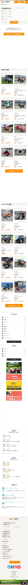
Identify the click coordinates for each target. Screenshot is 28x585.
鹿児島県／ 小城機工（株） (9, 470)
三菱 (15, 355)
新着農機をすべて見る (14, 171)
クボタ (15, 348)
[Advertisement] (14, 54)
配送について (6, 553)
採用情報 (14, 579)
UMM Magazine (6, 558)
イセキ (15, 353)
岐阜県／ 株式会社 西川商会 (9, 446)
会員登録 (22, 1)
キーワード (3, 19)
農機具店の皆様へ (7, 536)
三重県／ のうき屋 (7, 436)
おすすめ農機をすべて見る (14, 305)
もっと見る (14, 341)
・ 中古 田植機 (17, 526)
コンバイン (15, 321)
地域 (2, 16)
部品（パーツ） (15, 333)
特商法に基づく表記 (14, 576)
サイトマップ (14, 577)
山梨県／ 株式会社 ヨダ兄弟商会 (10, 450)
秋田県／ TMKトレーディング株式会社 (11, 476)
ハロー (15, 324)
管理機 (15, 328)
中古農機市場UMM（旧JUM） (9, 522)
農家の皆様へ (6, 541)
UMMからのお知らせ (7, 556)
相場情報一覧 (6, 546)
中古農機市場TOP (3, 4)
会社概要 (14, 573)
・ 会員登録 (4, 539)
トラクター (15, 317)
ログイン (16, 1)
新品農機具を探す (19, 34)
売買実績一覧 (6, 547)
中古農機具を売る (7, 533)
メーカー (3, 13)
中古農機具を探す (9, 34)
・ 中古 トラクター (6, 526)
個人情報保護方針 (14, 571)
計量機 (15, 331)
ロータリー (15, 335)
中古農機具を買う (7, 524)
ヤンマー (15, 351)
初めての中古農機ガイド (8, 549)
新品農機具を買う (7, 531)
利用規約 (14, 574)
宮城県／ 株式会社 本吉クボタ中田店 (11, 441)
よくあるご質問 (6, 551)
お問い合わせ (6, 554)
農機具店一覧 (6, 535)
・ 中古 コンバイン (6, 529)
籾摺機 (15, 326)
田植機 (15, 319)
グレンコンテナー (15, 338)
